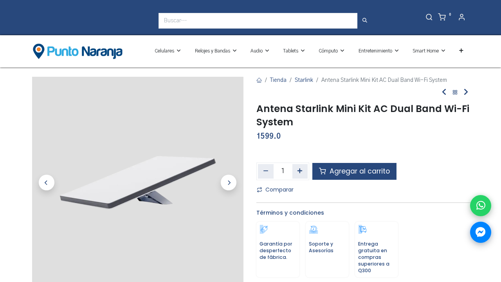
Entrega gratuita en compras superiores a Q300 (373, 257)
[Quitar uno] (266, 171)
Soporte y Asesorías (321, 247)
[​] (36, 24)
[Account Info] (461, 18)
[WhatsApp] (480, 205)
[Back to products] (455, 93)
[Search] (429, 18)
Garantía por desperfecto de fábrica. (276, 250)
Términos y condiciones (290, 213)
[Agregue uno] (300, 171)
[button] (461, 51)
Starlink (304, 80)
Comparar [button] (279, 189)
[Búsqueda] (364, 21)
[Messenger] (480, 232)
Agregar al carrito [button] (359, 171)
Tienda (278, 80)
